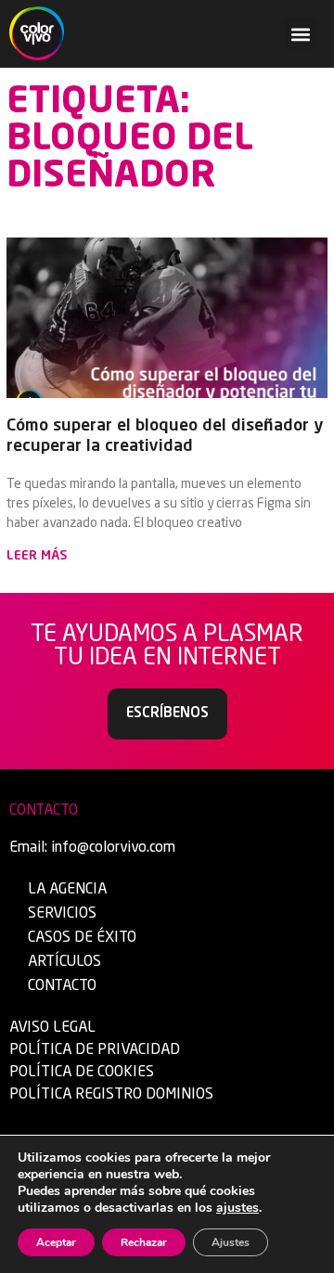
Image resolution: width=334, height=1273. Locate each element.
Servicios (62, 914)
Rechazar (144, 1242)
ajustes (237, 1208)
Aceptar (56, 1242)
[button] (300, 34)
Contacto (62, 986)
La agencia (67, 889)
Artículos (64, 962)
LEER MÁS (36, 555)
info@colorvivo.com (113, 848)
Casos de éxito (82, 938)
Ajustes (231, 1242)
